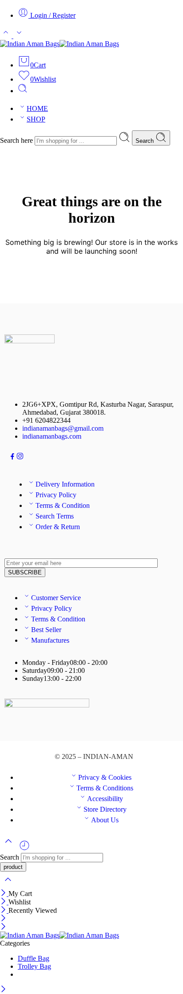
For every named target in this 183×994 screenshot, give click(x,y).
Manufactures (50, 640)
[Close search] (8, 885)
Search (145, 141)
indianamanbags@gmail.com (62, 428)
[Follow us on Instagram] (20, 457)
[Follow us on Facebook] (12, 457)
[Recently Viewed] (24, 849)
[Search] (23, 90)
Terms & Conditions (104, 788)
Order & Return (58, 526)
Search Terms (55, 516)
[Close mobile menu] (3, 927)
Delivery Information (65, 484)
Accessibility (105, 798)
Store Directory (105, 809)
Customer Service (56, 597)
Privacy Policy (56, 495)
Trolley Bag (34, 966)
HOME (37, 108)
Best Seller (46, 629)
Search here (17, 140)
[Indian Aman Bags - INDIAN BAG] (59, 43)
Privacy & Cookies (104, 777)
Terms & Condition (63, 505)
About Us (105, 820)
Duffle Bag (33, 958)
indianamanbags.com (51, 436)
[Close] (4, 893)
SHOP (36, 119)
